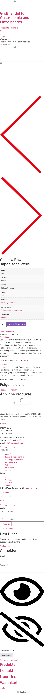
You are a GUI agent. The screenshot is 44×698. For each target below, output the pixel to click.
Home (7, 477)
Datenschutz (5, 496)
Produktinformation (8, 332)
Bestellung (4, 337)
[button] (5, 28)
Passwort (4, 565)
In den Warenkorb (17, 324)
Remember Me (7, 650)
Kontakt (3, 423)
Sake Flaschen (11, 462)
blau (2, 295)
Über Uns (9, 482)
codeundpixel (32, 488)
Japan (3, 317)
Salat (20, 310)
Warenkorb (9, 682)
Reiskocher (9, 467)
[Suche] (2, 516)
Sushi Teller (9, 454)
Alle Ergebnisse (8, 528)
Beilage (3, 310)
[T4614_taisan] (22, 63)
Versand (3, 364)
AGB (26, 360)
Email (2, 556)
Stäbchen (9, 465)
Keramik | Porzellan (8, 303)
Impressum (4, 492)
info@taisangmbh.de (14, 443)
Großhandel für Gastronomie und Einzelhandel (14, 17)
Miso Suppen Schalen (14, 459)
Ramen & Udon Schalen (14, 457)
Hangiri (8, 470)
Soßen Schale (12, 310)
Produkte (8, 480)
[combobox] (22, 511)
